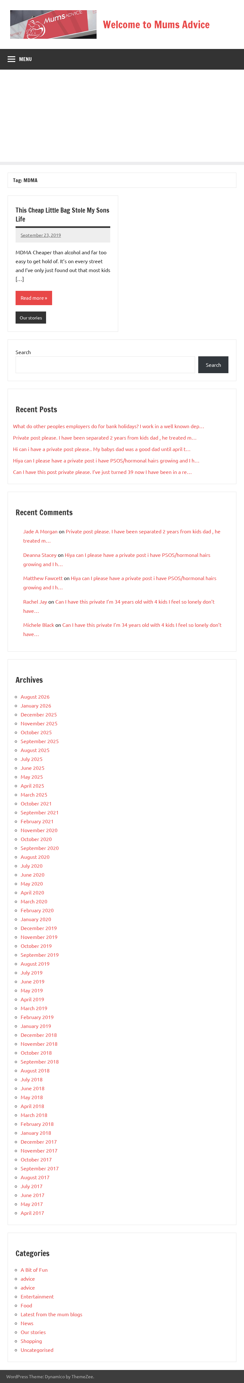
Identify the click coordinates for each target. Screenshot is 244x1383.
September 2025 (40, 741)
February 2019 (37, 1017)
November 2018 (39, 1043)
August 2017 (35, 1177)
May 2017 (32, 1204)
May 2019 (32, 990)
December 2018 (39, 1034)
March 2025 (34, 794)
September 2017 (40, 1168)
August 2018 (35, 1070)
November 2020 (39, 830)
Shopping (31, 1341)
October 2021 (36, 803)
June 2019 (32, 981)
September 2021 (40, 812)
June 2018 (32, 1088)
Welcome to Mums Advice (156, 24)
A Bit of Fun (34, 1269)
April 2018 (32, 1106)
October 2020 (36, 839)
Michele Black (38, 624)
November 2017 (39, 1150)
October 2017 (36, 1159)
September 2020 (40, 848)
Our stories (31, 317)
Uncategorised (37, 1349)
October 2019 (36, 945)
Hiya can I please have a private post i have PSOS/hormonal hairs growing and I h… (106, 460)
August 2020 (35, 856)
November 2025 (39, 723)
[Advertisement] (122, 117)
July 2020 (32, 865)
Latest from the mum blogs (51, 1314)
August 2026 (35, 696)
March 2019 (34, 1008)
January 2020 (36, 919)
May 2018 (32, 1097)
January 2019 (36, 1026)
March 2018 (34, 1115)
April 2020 (32, 892)
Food (26, 1305)
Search (23, 352)
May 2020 (32, 883)
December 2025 (39, 714)
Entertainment (37, 1296)
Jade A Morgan (40, 531)
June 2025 (32, 767)
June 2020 (32, 874)
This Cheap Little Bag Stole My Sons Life (62, 215)
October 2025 (36, 732)
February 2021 (37, 821)
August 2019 (35, 963)
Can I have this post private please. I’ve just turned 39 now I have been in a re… (102, 472)
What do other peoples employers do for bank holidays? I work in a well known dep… (108, 426)
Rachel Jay (35, 601)
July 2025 (32, 759)
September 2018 (40, 1061)
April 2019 (32, 999)
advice (28, 1278)
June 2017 (32, 1195)
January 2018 (36, 1132)
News (27, 1323)
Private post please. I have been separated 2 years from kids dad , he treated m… (105, 437)
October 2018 (36, 1052)
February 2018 (37, 1123)
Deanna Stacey (40, 554)
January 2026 (36, 705)
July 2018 (32, 1079)
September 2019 (40, 954)
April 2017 (32, 1212)
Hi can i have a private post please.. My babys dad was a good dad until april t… (102, 449)
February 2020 (37, 910)
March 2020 (34, 901)
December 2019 (39, 928)
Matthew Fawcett (43, 578)
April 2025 (32, 785)
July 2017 (32, 1186)
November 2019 (39, 937)
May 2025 (32, 776)
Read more (32, 298)
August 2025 (35, 750)
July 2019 (32, 972)
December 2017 (39, 1141)
